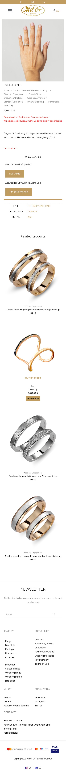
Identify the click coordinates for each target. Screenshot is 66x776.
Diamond (33, 211)
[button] (4, 50)
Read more (33, 398)
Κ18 (30, 217)
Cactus (49, 758)
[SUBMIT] (53, 614)
